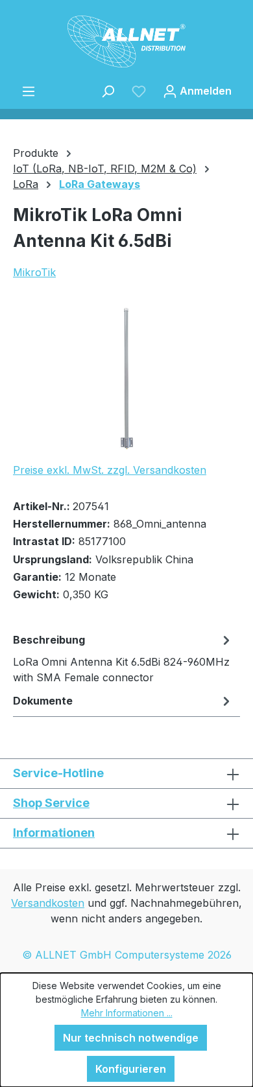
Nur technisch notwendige (131, 1037)
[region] (126, 379)
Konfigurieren (130, 1068)
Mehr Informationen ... (127, 1012)
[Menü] (28, 91)
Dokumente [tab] (43, 700)
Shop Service (51, 803)
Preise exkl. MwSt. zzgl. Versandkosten (109, 469)
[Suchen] (107, 91)
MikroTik (34, 272)
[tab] (123, 657)
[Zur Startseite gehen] (126, 41)
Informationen (54, 832)
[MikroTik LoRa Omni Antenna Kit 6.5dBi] (126, 379)
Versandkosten (47, 902)
